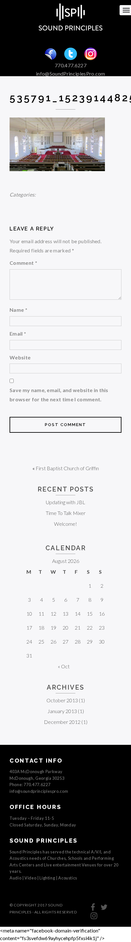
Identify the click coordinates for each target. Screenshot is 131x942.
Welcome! (65, 524)
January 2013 (62, 711)
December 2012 (62, 722)
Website (20, 357)
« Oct (64, 666)
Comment (23, 263)
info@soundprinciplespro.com (39, 791)
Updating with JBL (65, 502)
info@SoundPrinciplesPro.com (70, 73)
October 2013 (62, 700)
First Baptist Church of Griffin (67, 468)
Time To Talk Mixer (66, 513)
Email (18, 334)
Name (18, 310)
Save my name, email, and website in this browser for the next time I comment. (59, 394)
